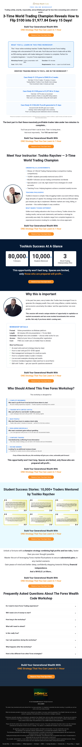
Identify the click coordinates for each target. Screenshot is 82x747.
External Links (61, 744)
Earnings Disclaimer (51, 744)
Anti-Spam (36, 744)
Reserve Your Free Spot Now (41, 677)
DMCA (42, 744)
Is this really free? (41, 633)
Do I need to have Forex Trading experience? (41, 606)
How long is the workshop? (41, 619)
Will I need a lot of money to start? (41, 613)
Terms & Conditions (16, 744)
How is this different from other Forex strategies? (41, 653)
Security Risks (6, 744)
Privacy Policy (70, 744)
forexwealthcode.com (38, 701)
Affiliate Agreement (27, 744)
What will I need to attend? (41, 626)
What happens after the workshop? (41, 647)
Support (77, 744)
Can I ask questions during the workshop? (41, 640)
